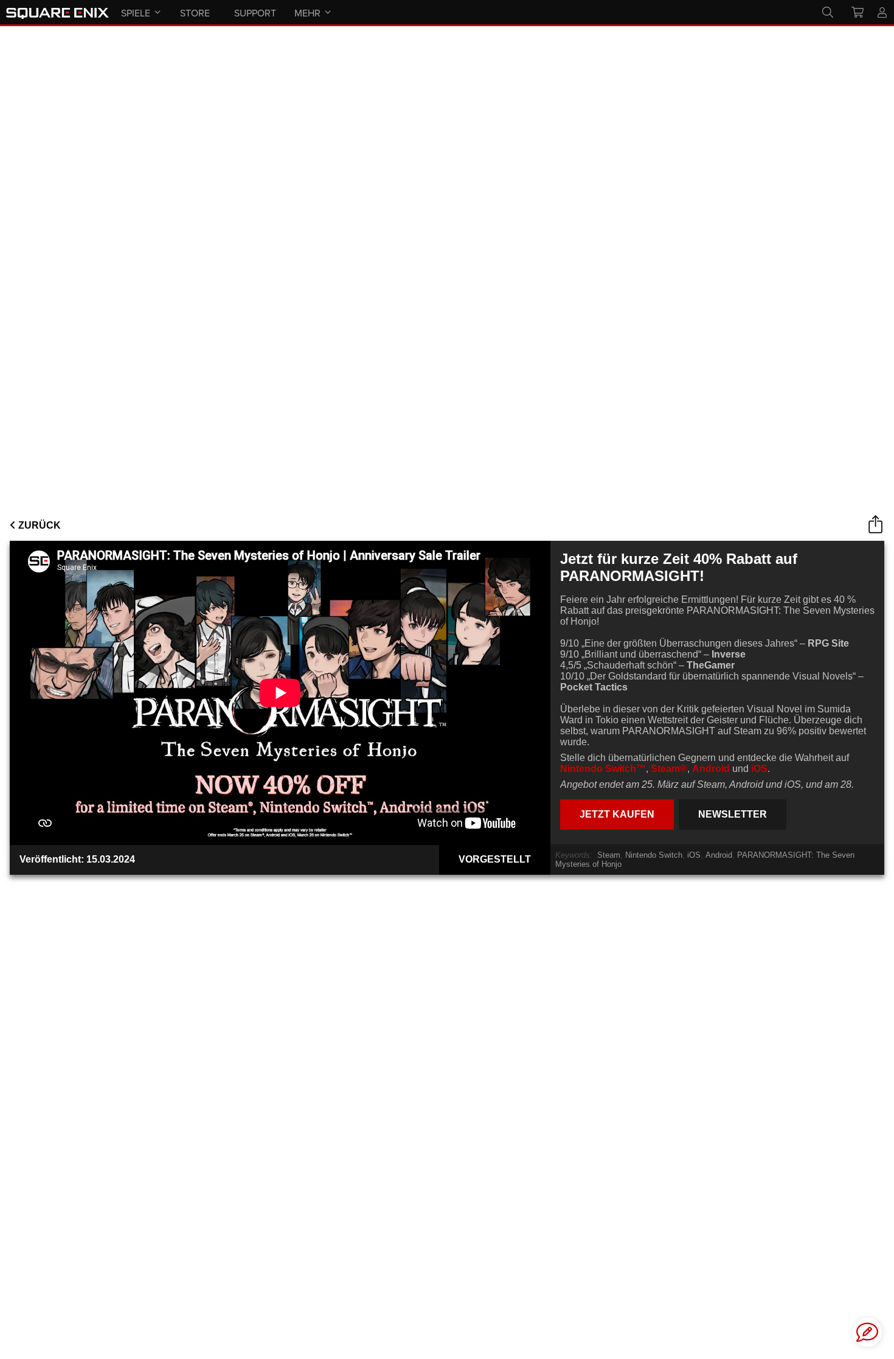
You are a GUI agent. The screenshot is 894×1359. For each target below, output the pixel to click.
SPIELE (135, 12)
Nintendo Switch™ (603, 768)
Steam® (669, 768)
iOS (759, 768)
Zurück (38, 525)
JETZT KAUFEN (617, 814)
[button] (867, 1332)
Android (711, 768)
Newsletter (732, 814)
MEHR (307, 12)
